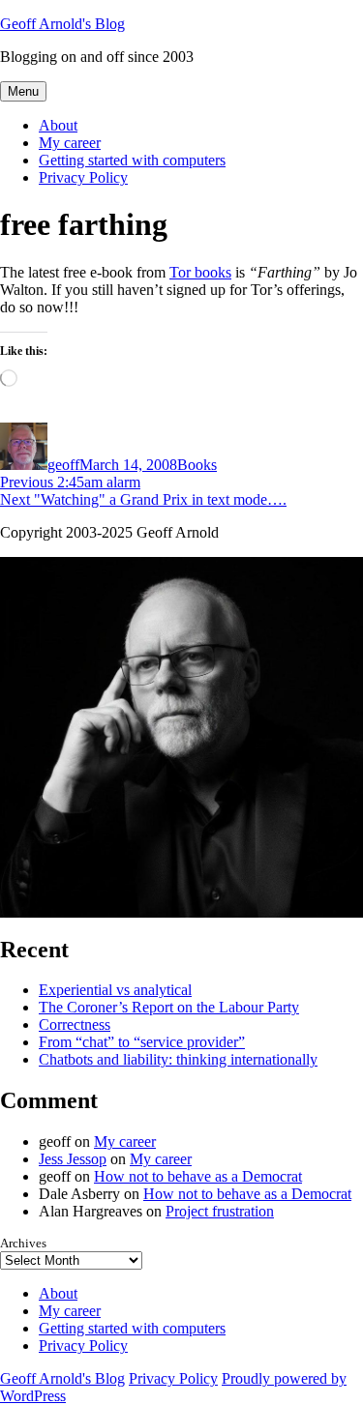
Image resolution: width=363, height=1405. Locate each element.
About (58, 125)
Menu (23, 91)
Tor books (200, 272)
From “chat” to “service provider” (142, 1042)
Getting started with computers (132, 160)
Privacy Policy (83, 177)
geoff (63, 464)
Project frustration (220, 1211)
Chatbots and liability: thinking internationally (178, 1059)
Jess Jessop (72, 1159)
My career (70, 142)
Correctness (74, 1024)
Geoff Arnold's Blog (62, 23)
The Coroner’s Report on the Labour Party (169, 1007)
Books (197, 464)
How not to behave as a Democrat (198, 1176)
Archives (23, 1243)
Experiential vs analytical (115, 989)
